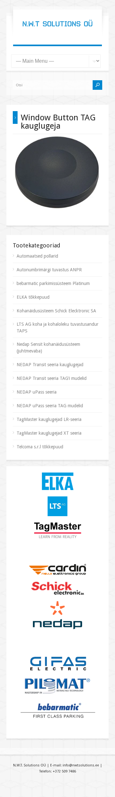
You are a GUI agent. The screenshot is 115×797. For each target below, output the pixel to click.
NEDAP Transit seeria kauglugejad (50, 364)
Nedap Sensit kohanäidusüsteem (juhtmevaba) (48, 347)
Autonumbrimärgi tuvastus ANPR (49, 269)
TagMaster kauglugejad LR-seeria (49, 419)
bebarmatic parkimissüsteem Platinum (53, 283)
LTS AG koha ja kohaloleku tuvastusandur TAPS (57, 327)
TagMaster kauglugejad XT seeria (49, 433)
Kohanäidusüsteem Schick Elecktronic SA (56, 310)
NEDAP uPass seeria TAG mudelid (50, 405)
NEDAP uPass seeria (37, 392)
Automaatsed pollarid (37, 256)
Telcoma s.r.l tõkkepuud (40, 446)
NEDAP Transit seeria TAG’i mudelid (52, 378)
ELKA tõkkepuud (33, 297)
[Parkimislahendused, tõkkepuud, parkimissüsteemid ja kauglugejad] (57, 31)
